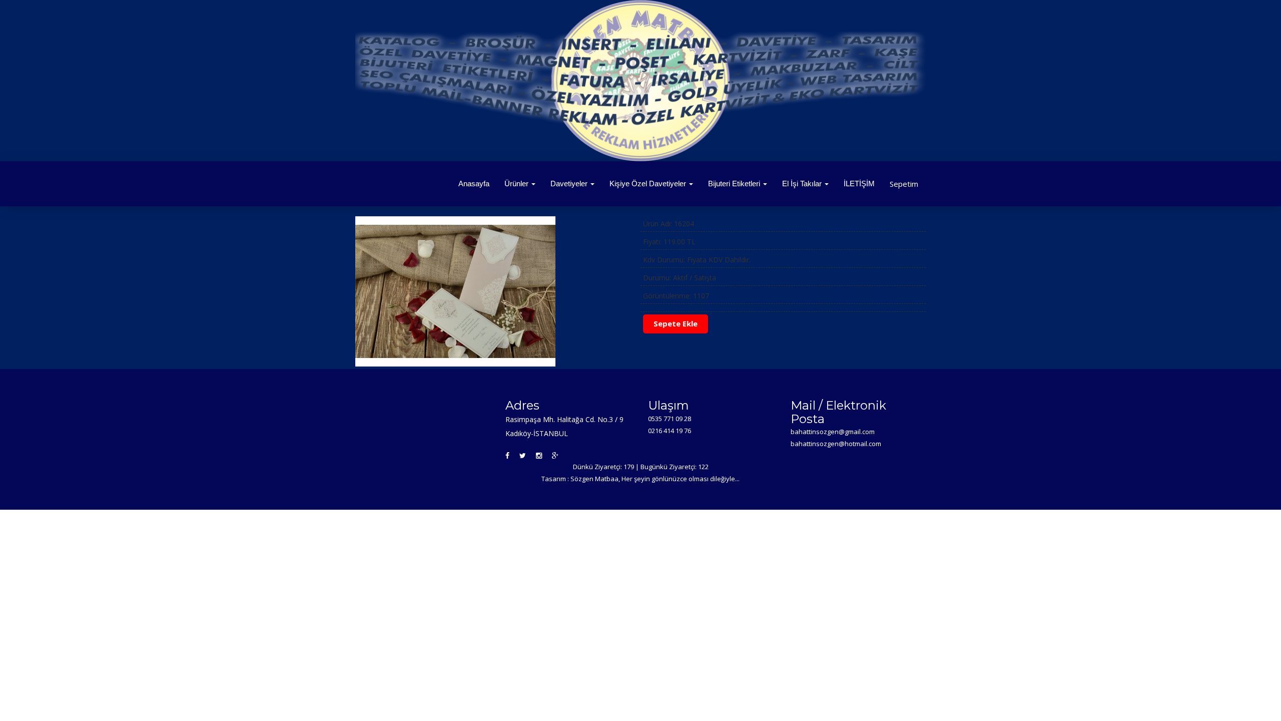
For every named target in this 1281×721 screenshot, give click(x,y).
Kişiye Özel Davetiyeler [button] (648, 183)
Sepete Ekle (676, 323)
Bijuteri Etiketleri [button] (735, 183)
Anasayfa (473, 183)
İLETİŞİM (859, 183)
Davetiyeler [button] (569, 183)
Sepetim (904, 184)
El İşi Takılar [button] (803, 183)
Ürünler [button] (517, 183)
